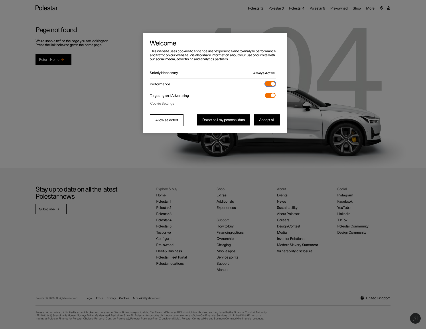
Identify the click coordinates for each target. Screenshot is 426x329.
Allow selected (166, 120)
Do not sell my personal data (223, 120)
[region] (215, 83)
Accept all (266, 120)
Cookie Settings (162, 103)
